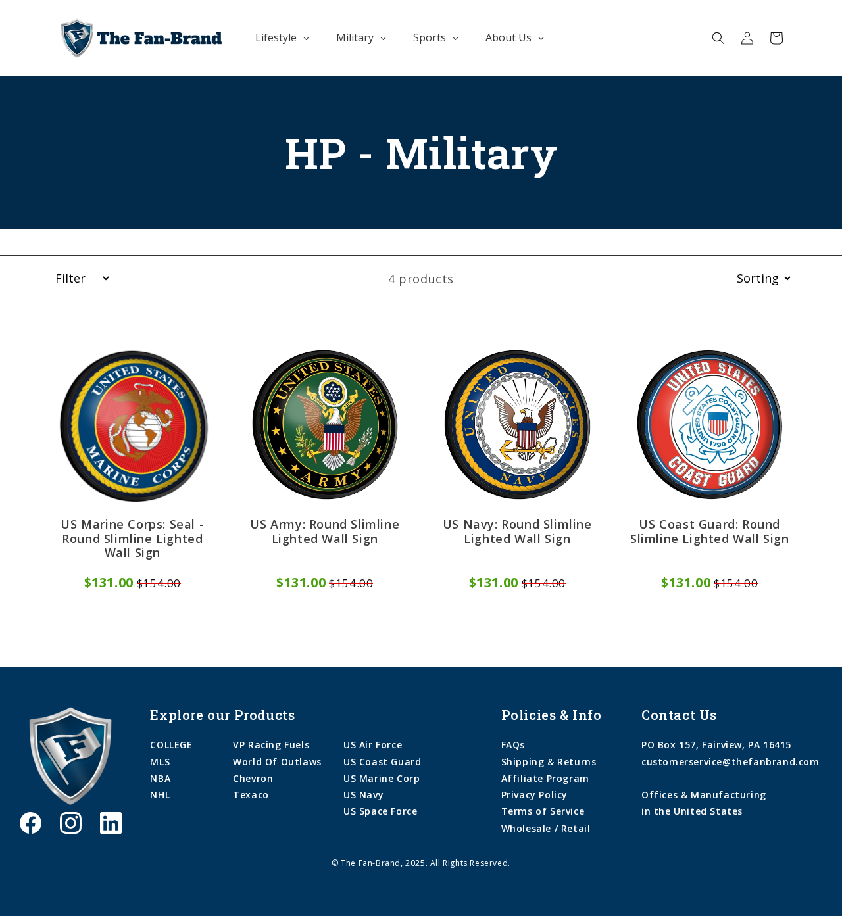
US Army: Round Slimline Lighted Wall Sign (324, 532)
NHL (160, 794)
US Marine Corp (381, 778)
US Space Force (380, 811)
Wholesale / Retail (546, 828)
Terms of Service (543, 811)
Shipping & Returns (549, 762)
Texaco (251, 794)
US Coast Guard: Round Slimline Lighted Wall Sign (709, 532)
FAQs (513, 744)
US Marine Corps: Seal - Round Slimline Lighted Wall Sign (132, 539)
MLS (160, 762)
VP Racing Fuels (271, 744)
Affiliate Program (545, 778)
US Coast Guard (382, 762)
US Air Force (372, 744)
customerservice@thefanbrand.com (730, 762)
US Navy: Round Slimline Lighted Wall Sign (517, 532)
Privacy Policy (534, 794)
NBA (160, 778)
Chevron (253, 778)
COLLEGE (171, 744)
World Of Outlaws (277, 762)
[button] (718, 38)
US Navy (363, 794)
